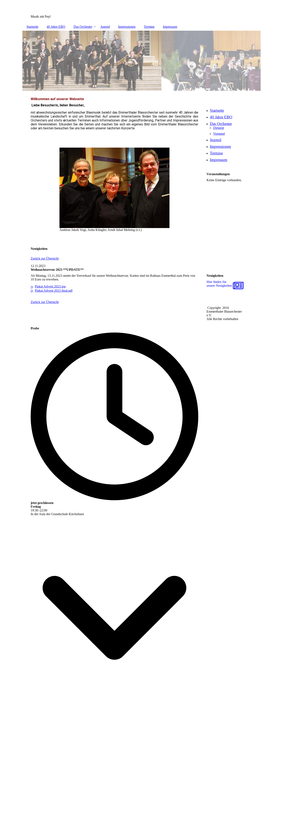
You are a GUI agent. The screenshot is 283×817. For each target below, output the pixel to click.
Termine (149, 26)
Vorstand (219, 133)
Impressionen (126, 26)
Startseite (32, 26)
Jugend (105, 26)
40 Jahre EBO (56, 26)
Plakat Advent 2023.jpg (50, 286)
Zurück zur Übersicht (45, 258)
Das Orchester (83, 26)
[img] (141, 61)
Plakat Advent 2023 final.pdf (54, 290)
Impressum (170, 26)
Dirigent (218, 128)
